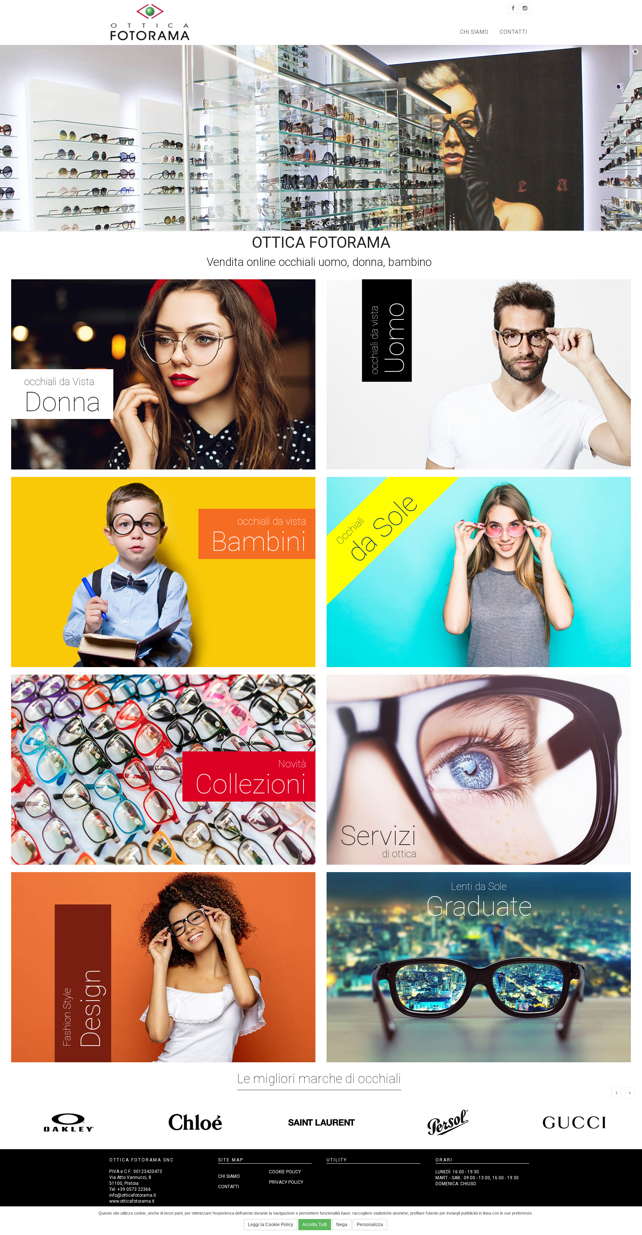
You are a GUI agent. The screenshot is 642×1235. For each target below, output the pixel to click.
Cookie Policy (285, 1171)
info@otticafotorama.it (132, 1195)
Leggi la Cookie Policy (270, 1224)
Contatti (513, 32)
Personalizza (370, 1224)
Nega (341, 1224)
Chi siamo (474, 32)
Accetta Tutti (314, 1224)
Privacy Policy (286, 1182)
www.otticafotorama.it (132, 1201)
